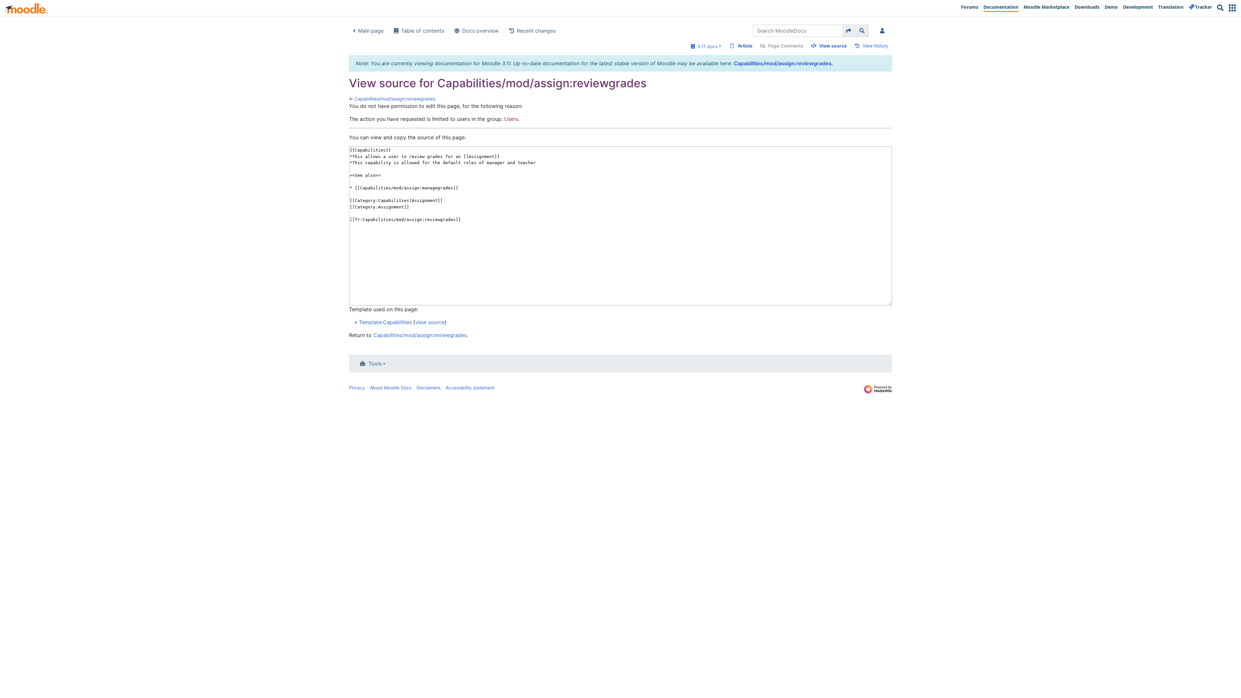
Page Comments (785, 45)
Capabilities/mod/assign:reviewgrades (783, 63)
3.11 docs (706, 46)
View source (833, 45)
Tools (375, 363)
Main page (371, 30)
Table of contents (422, 30)
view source (430, 322)
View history (875, 45)
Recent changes (536, 30)
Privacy (357, 387)
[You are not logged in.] (883, 30)
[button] (1232, 8)
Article (745, 45)
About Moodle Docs (390, 387)
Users (511, 119)
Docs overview (480, 30)
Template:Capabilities (385, 322)
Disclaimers (428, 387)
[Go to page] (848, 31)
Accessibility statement (470, 387)
